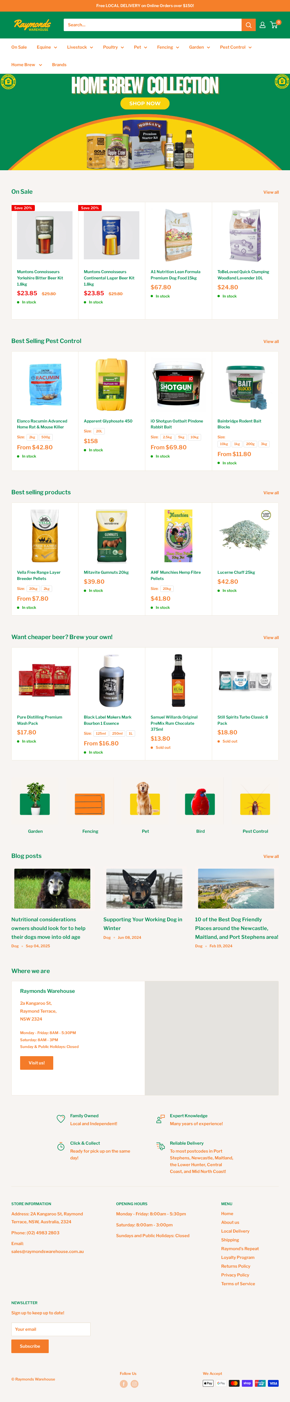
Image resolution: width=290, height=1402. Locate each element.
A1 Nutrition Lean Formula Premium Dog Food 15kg (176, 274)
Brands (59, 64)
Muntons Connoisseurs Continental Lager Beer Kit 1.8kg (109, 277)
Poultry (110, 47)
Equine (44, 47)
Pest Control (233, 47)
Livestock (77, 47)
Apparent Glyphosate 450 (108, 421)
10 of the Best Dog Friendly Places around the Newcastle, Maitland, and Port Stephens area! (236, 928)
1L (131, 733)
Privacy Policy (235, 1275)
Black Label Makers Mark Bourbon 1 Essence (107, 720)
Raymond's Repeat (240, 1248)
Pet (137, 47)
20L (99, 431)
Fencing (165, 47)
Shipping (230, 1240)
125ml (101, 733)
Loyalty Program (238, 1257)
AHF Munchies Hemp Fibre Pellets (176, 575)
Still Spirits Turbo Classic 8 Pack (243, 720)
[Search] (249, 25)
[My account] (262, 25)
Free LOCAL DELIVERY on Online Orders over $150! (145, 5)
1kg (237, 444)
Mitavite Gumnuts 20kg (106, 572)
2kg (32, 437)
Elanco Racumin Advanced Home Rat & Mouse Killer (42, 424)
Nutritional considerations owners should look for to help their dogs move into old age (48, 928)
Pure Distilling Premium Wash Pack (39, 720)
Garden (196, 47)
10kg (195, 437)
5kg (181, 437)
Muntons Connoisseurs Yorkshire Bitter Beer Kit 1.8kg (40, 277)
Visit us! (37, 1062)
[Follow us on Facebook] (124, 1384)
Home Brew (23, 64)
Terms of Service (238, 1283)
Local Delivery (235, 1231)
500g (45, 437)
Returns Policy (235, 1266)
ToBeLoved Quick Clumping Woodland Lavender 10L (243, 274)
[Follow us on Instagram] (134, 1384)
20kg (33, 589)
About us (230, 1222)
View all (271, 192)
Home (227, 1213)
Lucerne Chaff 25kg (236, 572)
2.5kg (167, 437)
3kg (264, 444)
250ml (117, 733)
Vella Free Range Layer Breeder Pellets (39, 575)
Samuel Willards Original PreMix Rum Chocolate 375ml (174, 723)
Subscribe (30, 1346)
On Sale (19, 47)
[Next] (279, 261)
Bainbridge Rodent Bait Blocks (239, 424)
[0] (274, 24)
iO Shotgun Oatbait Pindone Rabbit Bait (177, 424)
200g (250, 444)
